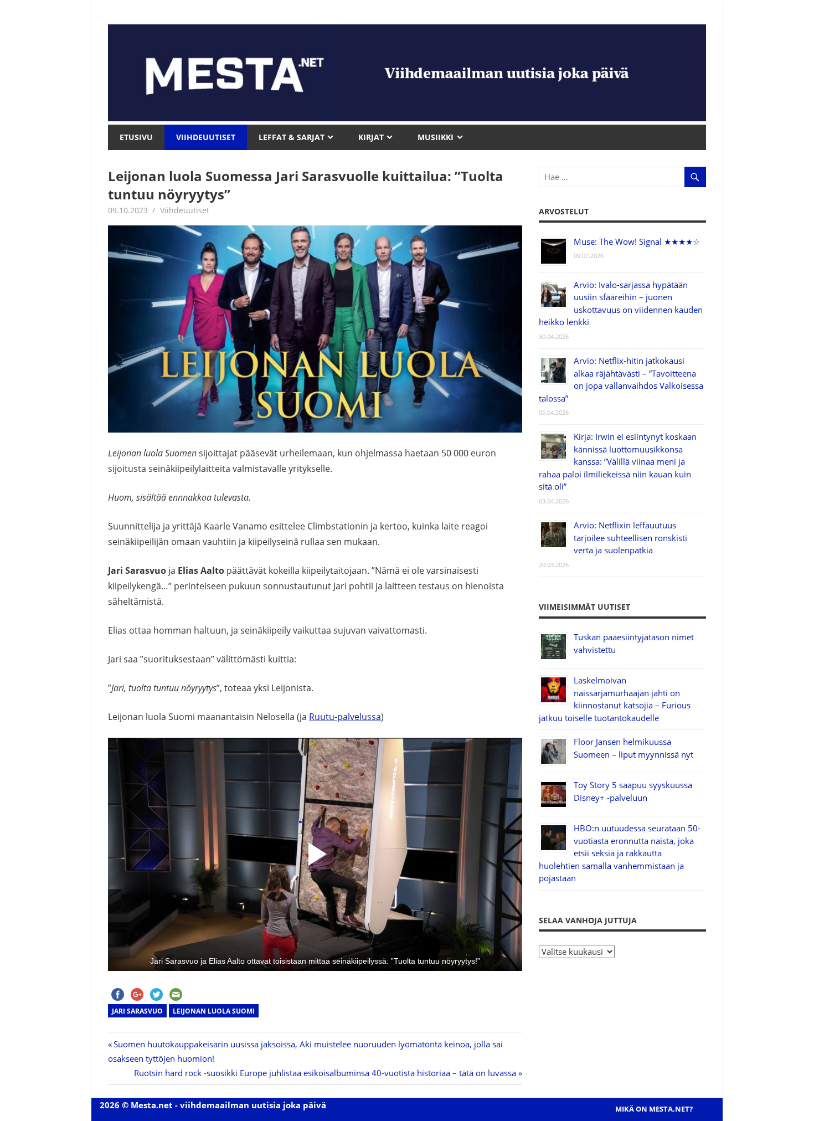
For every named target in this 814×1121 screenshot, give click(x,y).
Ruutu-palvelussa (345, 717)
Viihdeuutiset (184, 210)
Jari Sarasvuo (137, 1011)
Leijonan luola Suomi (214, 1011)
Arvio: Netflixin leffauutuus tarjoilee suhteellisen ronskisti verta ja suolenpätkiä (630, 538)
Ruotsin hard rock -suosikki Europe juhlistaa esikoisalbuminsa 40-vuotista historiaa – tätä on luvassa (325, 1072)
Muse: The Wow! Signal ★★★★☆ (637, 241)
